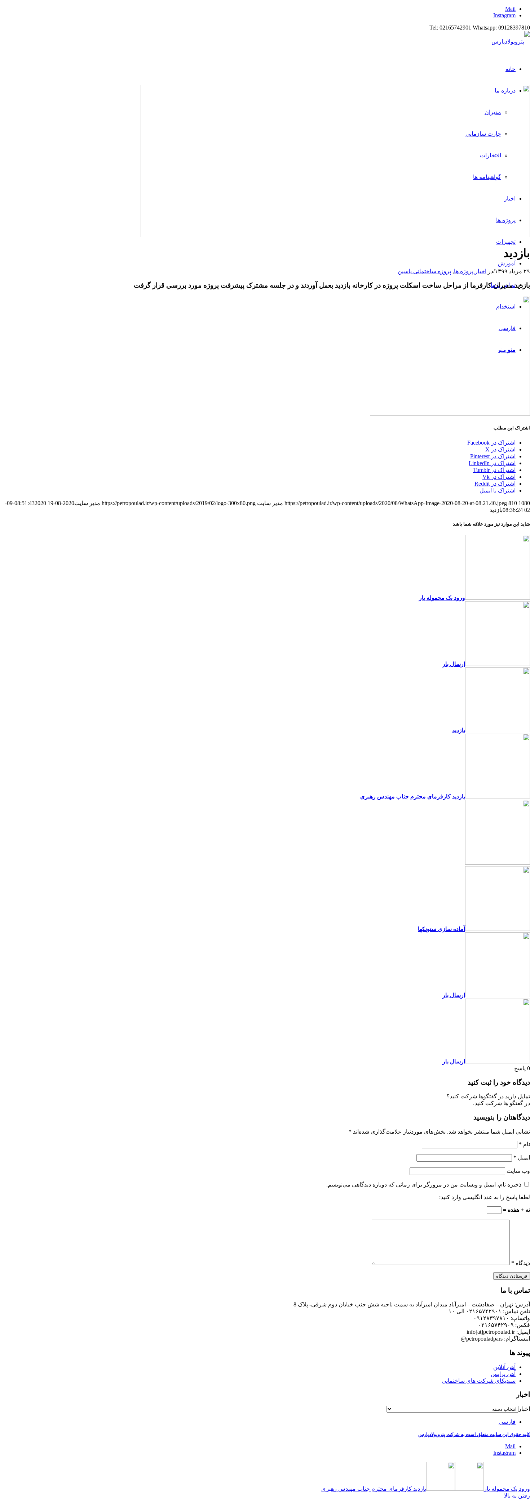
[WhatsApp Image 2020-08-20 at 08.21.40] (335, 235)
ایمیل (521, 1157)
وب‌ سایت (518, 1171)
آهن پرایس (503, 1374)
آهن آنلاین (504, 1367)
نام (524, 1144)
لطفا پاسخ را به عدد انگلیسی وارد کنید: (484, 1197)
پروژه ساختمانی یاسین (424, 271)
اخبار (524, 1409)
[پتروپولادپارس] (510, 42)
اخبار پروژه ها (470, 271)
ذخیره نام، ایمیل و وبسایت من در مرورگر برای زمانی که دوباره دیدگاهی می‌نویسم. (423, 1184)
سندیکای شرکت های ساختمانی (479, 1381)
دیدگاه (520, 1263)
